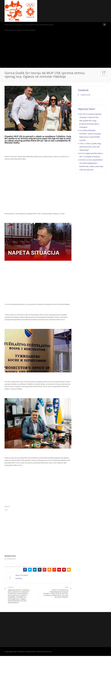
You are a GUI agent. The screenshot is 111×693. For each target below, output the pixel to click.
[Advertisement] (55, 50)
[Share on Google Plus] (44, 570)
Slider (37, 566)
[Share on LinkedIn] (35, 570)
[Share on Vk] (59, 570)
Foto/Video (27, 566)
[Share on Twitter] (30, 570)
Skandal (33, 566)
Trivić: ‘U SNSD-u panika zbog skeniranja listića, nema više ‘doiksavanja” (90, 146)
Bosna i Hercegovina (16, 25)
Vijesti (42, 566)
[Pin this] (64, 570)
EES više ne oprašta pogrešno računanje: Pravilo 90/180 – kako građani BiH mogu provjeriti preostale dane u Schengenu (90, 120)
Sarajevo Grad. (86, 95)
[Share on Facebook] (25, 570)
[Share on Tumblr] (40, 570)
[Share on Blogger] (49, 570)
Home (6, 25)
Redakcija (7, 566)
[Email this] (69, 570)
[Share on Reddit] (54, 570)
